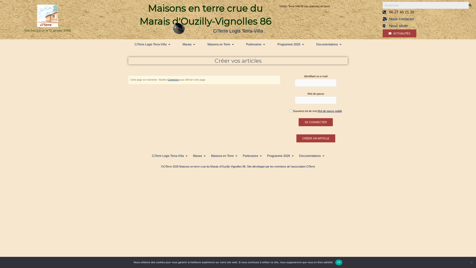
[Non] (471, 262)
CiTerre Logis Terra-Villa (151, 44)
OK (339, 262)
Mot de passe (316, 93)
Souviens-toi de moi (305, 111)
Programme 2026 (288, 44)
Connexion (173, 79)
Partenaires (253, 44)
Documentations (327, 44)
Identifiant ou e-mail (315, 76)
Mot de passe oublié (330, 111)
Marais (187, 44)
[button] (152, 44)
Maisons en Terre (219, 44)
